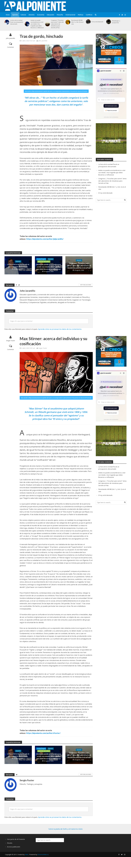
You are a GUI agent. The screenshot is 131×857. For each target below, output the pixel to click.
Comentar (10, 47)
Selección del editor (44, 261)
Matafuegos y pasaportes (116, 21)
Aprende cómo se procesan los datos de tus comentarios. (60, 329)
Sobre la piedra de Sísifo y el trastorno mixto (66, 829)
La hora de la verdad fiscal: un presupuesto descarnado (16, 22)
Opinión (15, 15)
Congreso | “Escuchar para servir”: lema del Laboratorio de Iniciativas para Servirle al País (57, 23)
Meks (27, 854)
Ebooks (9, 843)
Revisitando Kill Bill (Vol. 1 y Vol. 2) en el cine (77, 22)
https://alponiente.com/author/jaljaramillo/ (44, 239)
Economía (40, 15)
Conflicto (89, 15)
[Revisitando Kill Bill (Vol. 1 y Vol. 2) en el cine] (67, 22)
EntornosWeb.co (43, 854)
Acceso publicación (13, 847)
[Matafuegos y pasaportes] (108, 21)
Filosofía (60, 15)
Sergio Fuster (10, 341)
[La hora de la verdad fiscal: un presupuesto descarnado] (6, 22)
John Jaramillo (10, 38)
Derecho (31, 15)
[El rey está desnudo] (88, 21)
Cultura (23, 15)
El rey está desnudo (97, 22)
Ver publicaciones (85, 284)
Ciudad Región (41, 259)
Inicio (8, 15)
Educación (50, 15)
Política (80, 15)
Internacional (70, 15)
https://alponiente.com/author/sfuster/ (43, 733)
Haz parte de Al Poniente (16, 839)
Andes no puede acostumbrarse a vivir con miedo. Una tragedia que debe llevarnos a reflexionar (37, 23)
